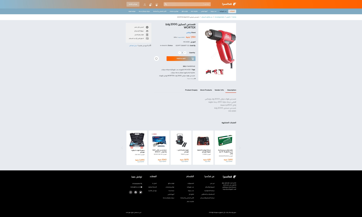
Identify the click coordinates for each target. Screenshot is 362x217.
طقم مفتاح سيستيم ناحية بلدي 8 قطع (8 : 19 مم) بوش (225, 151)
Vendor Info (219, 90)
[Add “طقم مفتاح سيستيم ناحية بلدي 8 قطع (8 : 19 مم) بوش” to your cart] (227, 147)
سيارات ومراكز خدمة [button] (144, 11)
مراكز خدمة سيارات (177, 72)
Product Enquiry (191, 90)
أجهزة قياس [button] (204, 11)
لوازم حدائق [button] (185, 11)
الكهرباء (181, 69)
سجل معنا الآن (133, 45)
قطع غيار (191, 194)
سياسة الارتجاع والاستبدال (207, 198)
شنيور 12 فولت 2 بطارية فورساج (138, 151)
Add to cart (181, 58)
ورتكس (188, 32)
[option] (225, 148)
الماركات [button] (232, 11)
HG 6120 (187, 69)
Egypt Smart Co (182, 45)
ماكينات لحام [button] (194, 11)
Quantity (192, 52)
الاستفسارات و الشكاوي (207, 194)
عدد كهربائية (174, 69)
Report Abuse (190, 78)
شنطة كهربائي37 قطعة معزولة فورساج (204, 151)
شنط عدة (171, 190)
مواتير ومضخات (170, 187)
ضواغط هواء (131, 11)
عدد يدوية (191, 190)
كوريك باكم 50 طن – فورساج (183, 151)
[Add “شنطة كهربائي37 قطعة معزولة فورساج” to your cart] (205, 147)
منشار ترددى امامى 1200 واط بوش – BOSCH (159, 151)
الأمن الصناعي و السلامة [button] (159, 11)
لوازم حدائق (171, 183)
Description (231, 90)
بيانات (227, 212)
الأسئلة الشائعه (152, 187)
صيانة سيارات (165, 69)
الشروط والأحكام (209, 187)
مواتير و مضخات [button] (174, 11)
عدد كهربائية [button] (223, 11)
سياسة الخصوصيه (209, 190)
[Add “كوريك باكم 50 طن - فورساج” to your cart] (182, 147)
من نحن (212, 183)
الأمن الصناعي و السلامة (187, 198)
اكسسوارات (191, 183)
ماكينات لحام (190, 201)
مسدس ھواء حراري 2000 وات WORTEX (181, 76)
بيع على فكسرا (133, 4)
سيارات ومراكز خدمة (168, 198)
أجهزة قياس (171, 194)
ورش (165, 76)
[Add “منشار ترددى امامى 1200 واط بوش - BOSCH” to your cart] (160, 147)
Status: (170, 45)
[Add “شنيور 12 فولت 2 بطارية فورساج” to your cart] (138, 147)
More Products (206, 90)
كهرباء (161, 76)
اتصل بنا (154, 183)
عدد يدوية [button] (213, 11)
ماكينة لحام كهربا (189, 72)
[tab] (230, 91)
